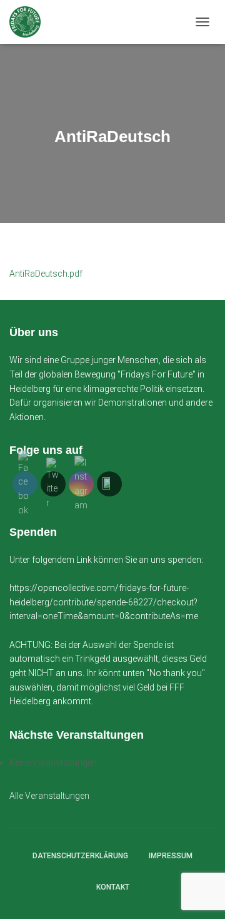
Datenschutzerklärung (80, 855)
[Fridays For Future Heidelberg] (29, 22)
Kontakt (112, 887)
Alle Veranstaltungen (49, 796)
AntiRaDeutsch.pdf (45, 274)
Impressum (170, 855)
